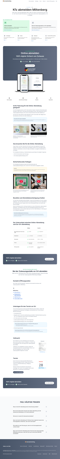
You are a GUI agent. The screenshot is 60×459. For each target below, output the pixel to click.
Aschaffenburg (36, 446)
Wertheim (30, 446)
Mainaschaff (42, 446)
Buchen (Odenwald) (23, 446)
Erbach (56, 446)
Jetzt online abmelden (30, 65)
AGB (49, 453)
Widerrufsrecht (54, 453)
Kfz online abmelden (49, 259)
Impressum (39, 453)
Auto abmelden (29, 7)
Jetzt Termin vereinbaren (18, 372)
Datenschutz (45, 453)
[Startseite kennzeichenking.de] (7, 1)
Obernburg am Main (49, 446)
